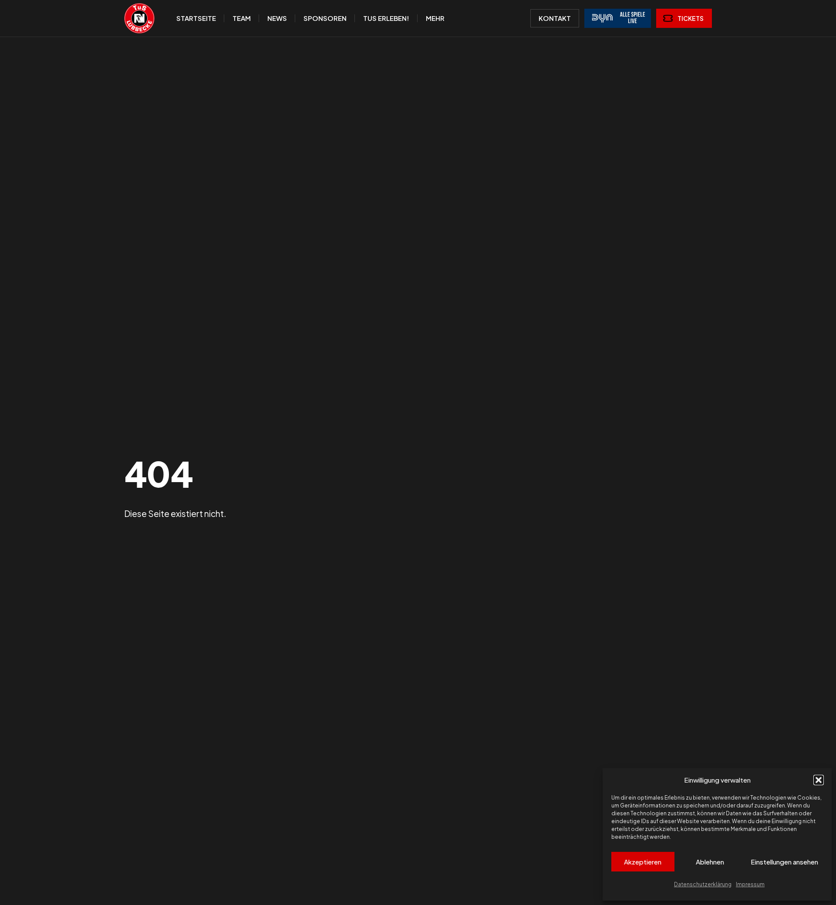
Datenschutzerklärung (703, 884)
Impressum (750, 884)
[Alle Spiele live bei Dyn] (617, 18)
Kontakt (555, 18)
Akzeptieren (642, 862)
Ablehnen (710, 862)
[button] (818, 780)
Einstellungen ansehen (784, 862)
